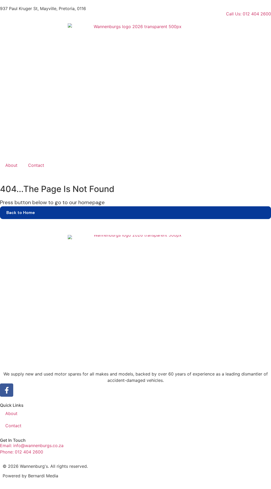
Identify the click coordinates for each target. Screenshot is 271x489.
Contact (36, 165)
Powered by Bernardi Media (30, 475)
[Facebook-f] (6, 390)
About (11, 165)
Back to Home (20, 212)
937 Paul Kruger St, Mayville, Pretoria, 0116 (43, 8)
